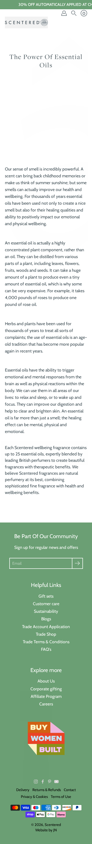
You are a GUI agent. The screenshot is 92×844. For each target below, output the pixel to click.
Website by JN (46, 830)
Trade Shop (46, 634)
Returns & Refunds (46, 790)
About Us (46, 680)
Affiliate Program (46, 696)
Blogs (46, 618)
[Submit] (77, 563)
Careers (46, 703)
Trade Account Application (46, 626)
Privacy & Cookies (34, 796)
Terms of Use (61, 796)
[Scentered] (26, 22)
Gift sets (46, 596)
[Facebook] (42, 782)
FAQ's (46, 649)
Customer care (46, 603)
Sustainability (46, 611)
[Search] (74, 13)
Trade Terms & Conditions (46, 641)
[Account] (64, 13)
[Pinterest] (49, 782)
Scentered (53, 825)
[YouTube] (56, 782)
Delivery (22, 790)
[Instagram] (36, 782)
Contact (70, 790)
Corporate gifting (46, 688)
